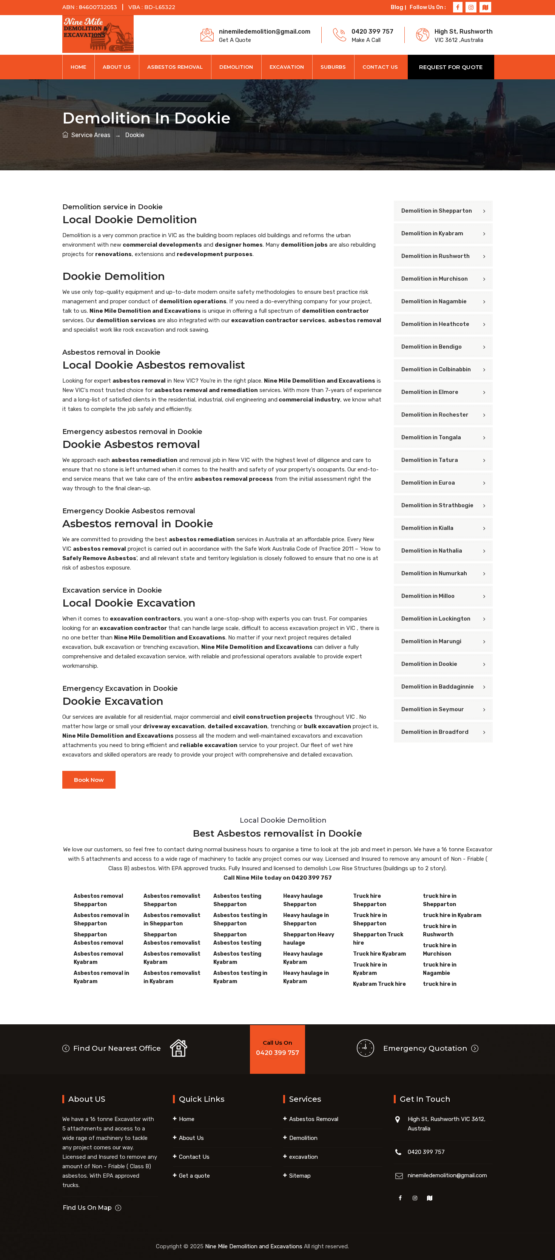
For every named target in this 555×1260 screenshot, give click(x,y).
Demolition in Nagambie (434, 301)
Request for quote (451, 67)
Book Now (89, 779)
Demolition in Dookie (429, 664)
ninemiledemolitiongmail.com (447, 1175)
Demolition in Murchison (434, 278)
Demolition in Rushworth (435, 256)
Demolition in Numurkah (434, 573)
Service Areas (90, 135)
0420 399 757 (311, 877)
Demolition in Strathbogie (437, 505)
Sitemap (300, 1175)
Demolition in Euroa (428, 482)
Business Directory (374, 1246)
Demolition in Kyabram (432, 233)
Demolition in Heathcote (435, 324)
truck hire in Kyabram (452, 915)
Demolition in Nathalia (431, 550)
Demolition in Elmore (429, 392)
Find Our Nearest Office (116, 1048)
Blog (397, 7)
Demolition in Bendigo (431, 346)
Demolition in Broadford (435, 732)
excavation (303, 1156)
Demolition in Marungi (431, 641)
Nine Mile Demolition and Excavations (253, 1246)
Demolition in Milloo (428, 596)
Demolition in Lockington (435, 618)
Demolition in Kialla (427, 528)
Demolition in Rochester (435, 414)
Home (78, 67)
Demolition (236, 67)
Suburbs (333, 67)
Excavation (287, 67)
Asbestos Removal (175, 67)
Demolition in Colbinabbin (436, 369)
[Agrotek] (98, 34)
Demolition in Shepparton (436, 210)
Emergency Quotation (426, 1048)
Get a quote (194, 1175)
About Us (117, 67)
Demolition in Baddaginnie (437, 686)
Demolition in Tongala (431, 437)
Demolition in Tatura (429, 460)
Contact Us (380, 67)
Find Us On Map (87, 1207)
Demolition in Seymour (432, 709)
